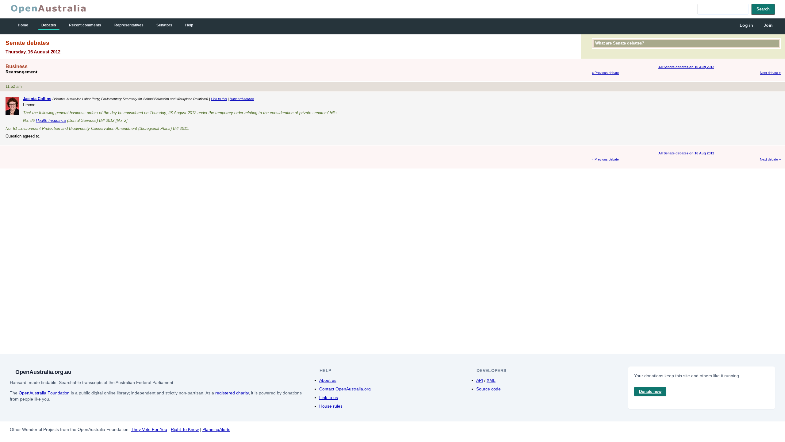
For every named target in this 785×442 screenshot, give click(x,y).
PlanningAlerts (216, 429)
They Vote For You (149, 429)
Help (189, 25)
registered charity (232, 392)
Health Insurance (51, 120)
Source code (488, 388)
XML (491, 380)
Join (768, 25)
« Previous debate (605, 73)
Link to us (328, 397)
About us (327, 380)
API (479, 380)
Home (23, 25)
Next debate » (770, 73)
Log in (746, 25)
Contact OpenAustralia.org (345, 388)
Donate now (650, 391)
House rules (331, 406)
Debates (48, 25)
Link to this (219, 99)
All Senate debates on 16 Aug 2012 (686, 67)
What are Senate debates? (619, 43)
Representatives (129, 25)
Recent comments (85, 25)
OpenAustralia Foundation (44, 392)
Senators (164, 25)
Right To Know (185, 429)
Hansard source (242, 99)
